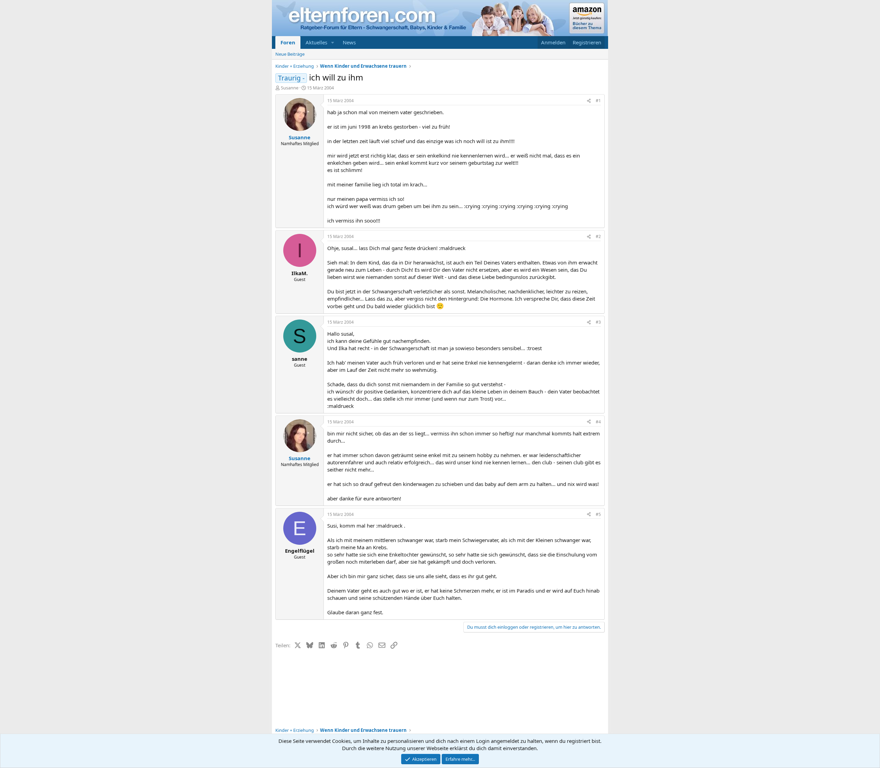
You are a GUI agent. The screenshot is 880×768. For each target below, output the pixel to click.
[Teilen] (588, 101)
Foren (287, 42)
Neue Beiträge (290, 54)
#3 (598, 322)
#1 (598, 101)
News (349, 42)
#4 (598, 422)
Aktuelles (316, 42)
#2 (598, 236)
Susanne (289, 88)
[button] (333, 42)
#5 (598, 514)
